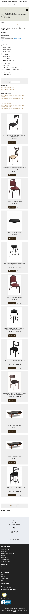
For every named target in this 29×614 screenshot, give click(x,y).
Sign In (11, 5)
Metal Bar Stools (7, 47)
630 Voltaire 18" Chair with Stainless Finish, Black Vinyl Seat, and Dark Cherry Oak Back (14, 394)
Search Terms (4, 557)
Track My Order (4, 578)
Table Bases (6, 53)
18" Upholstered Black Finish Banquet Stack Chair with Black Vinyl (14, 136)
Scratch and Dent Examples (7, 553)
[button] (17, 142)
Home (2, 22)
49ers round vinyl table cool (7, 87)
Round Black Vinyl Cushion (14, 232)
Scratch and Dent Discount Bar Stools (12, 69)
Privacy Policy (4, 551)
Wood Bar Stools (6, 49)
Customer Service (5, 549)
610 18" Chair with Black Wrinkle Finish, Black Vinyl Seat (14, 361)
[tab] (14, 45)
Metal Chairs (6, 62)
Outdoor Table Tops (8, 60)
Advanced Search (5, 559)
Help (2, 580)
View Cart (3, 576)
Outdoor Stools (6, 58)
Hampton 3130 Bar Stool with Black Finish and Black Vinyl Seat (14, 488)
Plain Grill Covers (7, 54)
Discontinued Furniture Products (10, 67)
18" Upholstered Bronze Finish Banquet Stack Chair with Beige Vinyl (14, 168)
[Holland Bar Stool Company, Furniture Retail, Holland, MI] (6, 602)
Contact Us (3, 568)
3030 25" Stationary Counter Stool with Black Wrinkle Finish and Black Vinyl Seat (14, 264)
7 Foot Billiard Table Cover (14, 456)
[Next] (18, 506)
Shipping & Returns (5, 566)
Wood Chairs (6, 56)
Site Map (3, 555)
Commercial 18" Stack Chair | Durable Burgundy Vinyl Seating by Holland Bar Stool (14, 200)
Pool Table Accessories (8, 71)
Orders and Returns (5, 561)
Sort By (8, 82)
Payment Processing (5, 598)
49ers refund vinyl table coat (7, 89)
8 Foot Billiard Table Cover (14, 425)
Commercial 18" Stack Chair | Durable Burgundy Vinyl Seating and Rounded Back (14, 296)
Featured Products (7, 74)
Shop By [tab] (3, 32)
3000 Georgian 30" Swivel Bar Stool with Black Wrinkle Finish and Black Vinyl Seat (14, 329)
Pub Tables (6, 51)
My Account (18, 5)
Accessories (5, 65)
